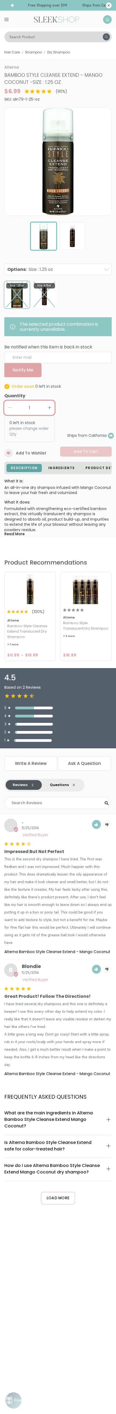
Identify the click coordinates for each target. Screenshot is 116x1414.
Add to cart (86, 451)
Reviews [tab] (20, 784)
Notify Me (23, 370)
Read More (14, 534)
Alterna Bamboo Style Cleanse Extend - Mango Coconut (57, 951)
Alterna (11, 67)
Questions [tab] (59, 784)
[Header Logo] (56, 19)
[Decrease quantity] (9, 408)
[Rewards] (13, 1400)
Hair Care (12, 52)
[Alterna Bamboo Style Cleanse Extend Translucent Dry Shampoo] (30, 588)
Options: (30, 269)
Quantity (14, 395)
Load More (58, 1198)
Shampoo (33, 52)
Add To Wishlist (31, 453)
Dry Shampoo (58, 52)
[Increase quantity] (49, 408)
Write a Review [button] (31, 763)
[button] (96, 824)
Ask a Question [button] (84, 763)
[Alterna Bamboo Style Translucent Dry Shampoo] (85, 588)
